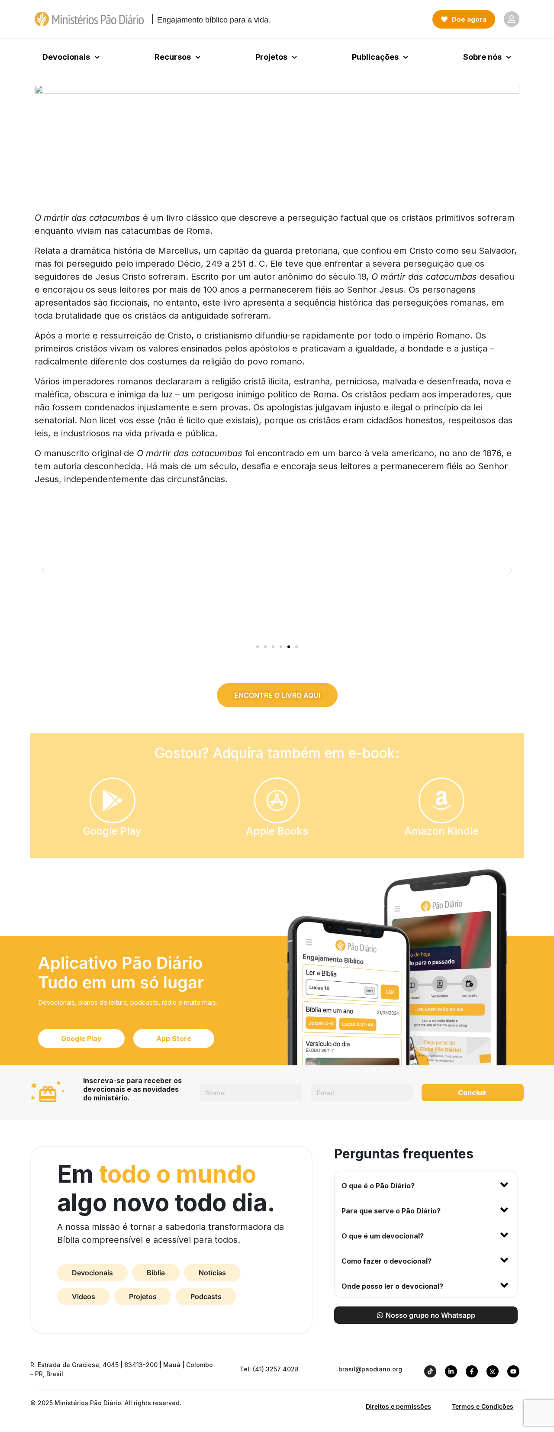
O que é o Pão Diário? (378, 1185)
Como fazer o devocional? (386, 1261)
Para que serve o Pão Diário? (391, 1210)
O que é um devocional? (382, 1236)
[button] (43, 570)
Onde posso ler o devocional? (392, 1286)
